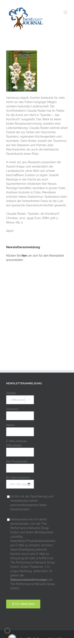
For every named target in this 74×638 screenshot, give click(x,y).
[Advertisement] (37, 308)
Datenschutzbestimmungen (28, 579)
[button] (7, 630)
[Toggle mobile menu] (66, 12)
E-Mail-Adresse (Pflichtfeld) (16, 443)
